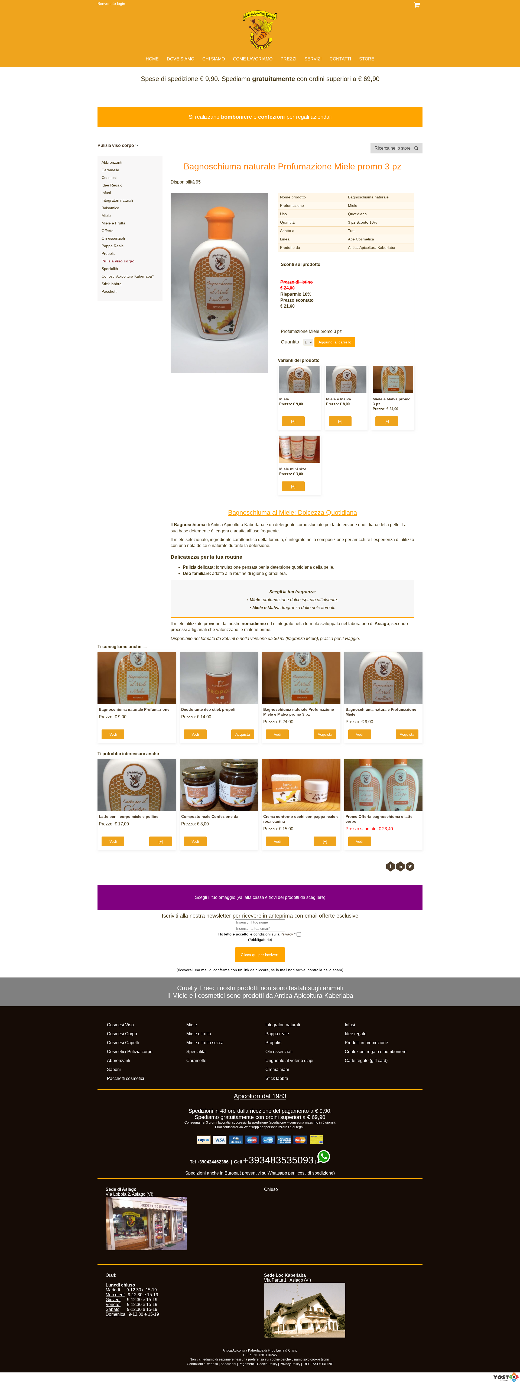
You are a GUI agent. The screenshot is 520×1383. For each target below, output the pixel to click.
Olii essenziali (113, 238)
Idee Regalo (112, 185)
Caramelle (110, 170)
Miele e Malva (338, 399)
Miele (106, 215)
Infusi (106, 193)
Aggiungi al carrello (334, 342)
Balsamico (110, 208)
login (121, 3)
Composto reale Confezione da (209, 816)
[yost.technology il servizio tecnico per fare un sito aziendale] (506, 1380)
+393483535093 (278, 1160)
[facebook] (390, 866)
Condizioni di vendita (202, 1364)
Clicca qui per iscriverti (260, 955)
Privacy (287, 934)
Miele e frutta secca (204, 1042)
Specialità (110, 268)
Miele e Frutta (113, 223)
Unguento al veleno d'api (289, 1060)
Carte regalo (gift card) (366, 1060)
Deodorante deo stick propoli (208, 709)
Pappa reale (277, 1033)
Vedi (113, 734)
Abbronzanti (112, 162)
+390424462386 (213, 1162)
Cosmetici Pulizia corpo (129, 1051)
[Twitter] (410, 866)
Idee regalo (355, 1033)
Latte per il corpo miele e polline (128, 816)
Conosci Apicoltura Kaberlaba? (128, 276)
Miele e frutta (198, 1033)
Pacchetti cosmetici (125, 1078)
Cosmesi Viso (120, 1024)
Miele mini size (292, 469)
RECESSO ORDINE (318, 1364)
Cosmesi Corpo (122, 1033)
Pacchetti (109, 291)
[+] (293, 421)
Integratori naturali (117, 200)
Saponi (114, 1069)
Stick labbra (112, 284)
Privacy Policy (290, 1364)
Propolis (108, 253)
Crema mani (277, 1069)
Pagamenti (247, 1364)
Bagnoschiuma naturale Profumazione (134, 709)
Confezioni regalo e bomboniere (376, 1051)
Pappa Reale (113, 246)
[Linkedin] (400, 866)
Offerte (107, 231)
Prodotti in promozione (366, 1042)
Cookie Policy (267, 1364)
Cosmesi (109, 177)
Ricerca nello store (393, 148)
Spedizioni (228, 1364)
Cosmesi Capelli (123, 1042)
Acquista (242, 734)
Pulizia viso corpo (116, 145)
